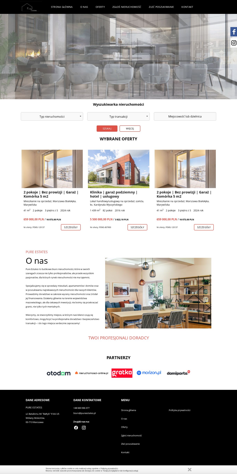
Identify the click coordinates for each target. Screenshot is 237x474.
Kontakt (187, 7)
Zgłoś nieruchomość (126, 7)
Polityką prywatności (109, 468)
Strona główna (62, 7)
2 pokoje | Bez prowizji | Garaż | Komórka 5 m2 (51, 194)
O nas (84, 7)
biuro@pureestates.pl (84, 413)
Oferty (100, 7)
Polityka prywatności (179, 410)
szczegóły (71, 227)
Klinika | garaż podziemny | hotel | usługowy (114, 194)
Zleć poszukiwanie (161, 7)
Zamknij (189, 469)
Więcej (130, 128)
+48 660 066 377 (81, 407)
